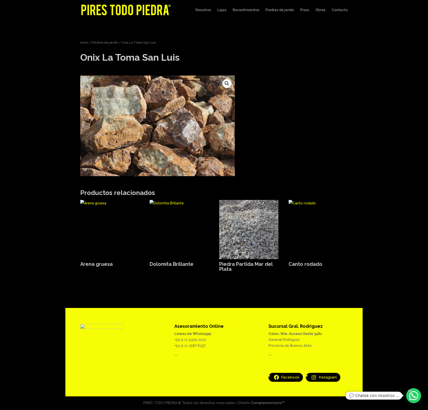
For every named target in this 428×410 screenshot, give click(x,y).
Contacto (340, 10)
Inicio (84, 42)
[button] (226, 83)
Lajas (221, 10)
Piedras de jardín (280, 10)
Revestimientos (246, 10)
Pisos (304, 10)
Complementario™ (268, 403)
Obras (320, 10)
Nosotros (203, 10)
